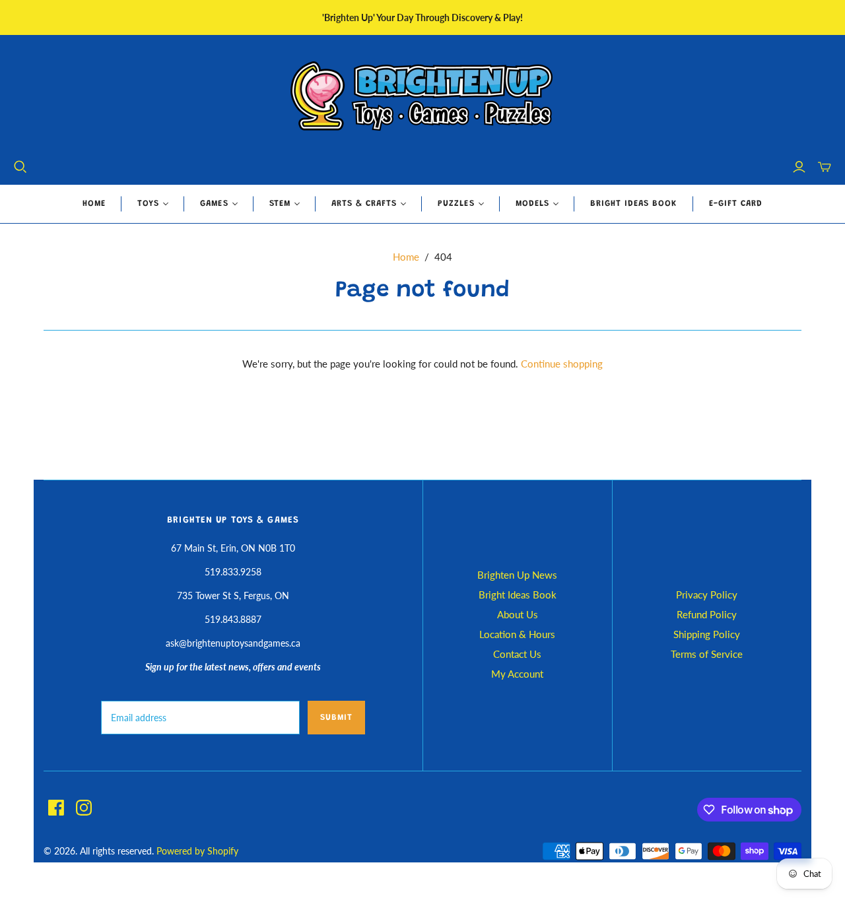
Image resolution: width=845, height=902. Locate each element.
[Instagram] (84, 808)
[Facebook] (56, 808)
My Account (517, 674)
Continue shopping (562, 364)
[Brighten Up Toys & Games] (422, 97)
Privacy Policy (706, 594)
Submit (336, 717)
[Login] (799, 167)
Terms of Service (707, 654)
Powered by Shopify (197, 850)
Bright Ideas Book (633, 203)
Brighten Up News (517, 575)
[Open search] (20, 167)
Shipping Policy (706, 634)
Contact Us (517, 654)
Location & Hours (517, 634)
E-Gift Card (735, 203)
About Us (517, 614)
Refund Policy (707, 614)
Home (94, 203)
